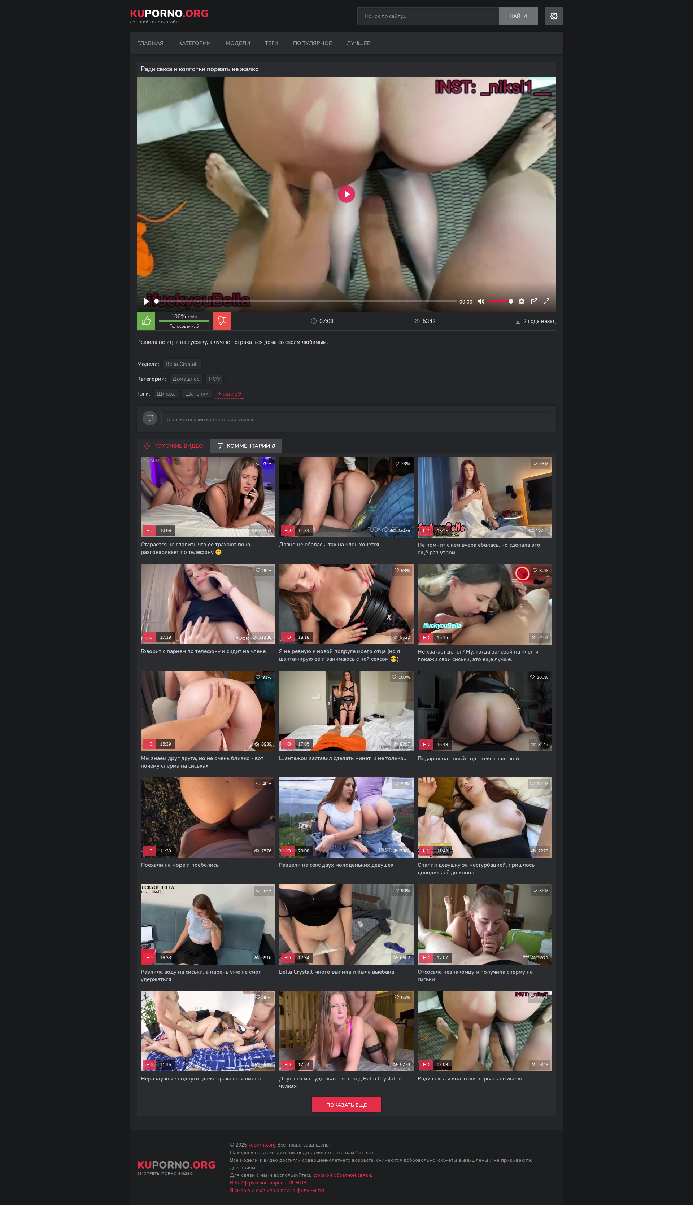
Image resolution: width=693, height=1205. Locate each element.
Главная (150, 43)
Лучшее (358, 43)
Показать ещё (346, 1105)
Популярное (312, 43)
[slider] (305, 301)
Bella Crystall (182, 364)
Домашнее (186, 379)
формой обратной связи (342, 1175)
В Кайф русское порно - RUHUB (268, 1182)
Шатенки (197, 393)
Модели (238, 43)
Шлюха (166, 393)
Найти (518, 16)
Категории (194, 43)
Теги (271, 43)
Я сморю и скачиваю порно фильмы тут (277, 1190)
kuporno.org (262, 1144)
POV (215, 379)
